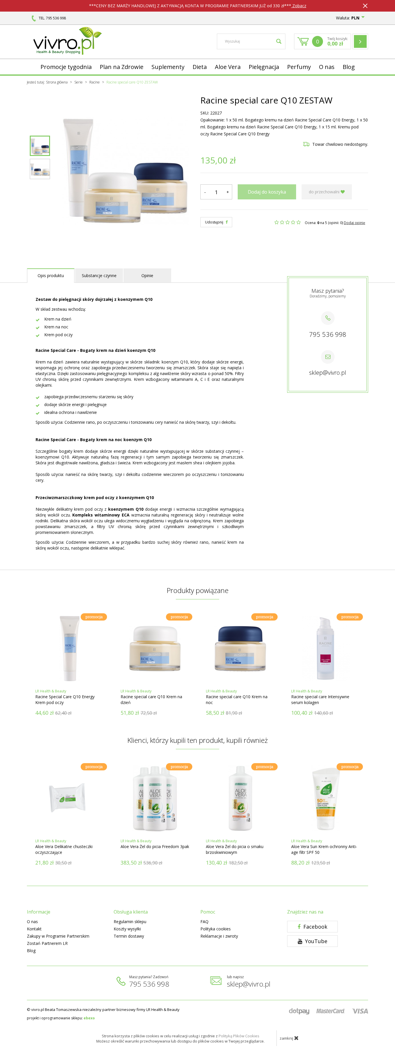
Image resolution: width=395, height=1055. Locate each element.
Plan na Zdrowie (121, 67)
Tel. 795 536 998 (52, 18)
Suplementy (168, 67)
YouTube (315, 941)
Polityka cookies (215, 929)
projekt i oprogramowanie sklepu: (61, 1018)
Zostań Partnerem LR (47, 943)
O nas (327, 67)
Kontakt (34, 929)
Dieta (200, 67)
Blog (349, 67)
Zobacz (298, 5)
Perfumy (299, 67)
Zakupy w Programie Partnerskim (58, 936)
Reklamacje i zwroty (219, 936)
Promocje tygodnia (66, 67)
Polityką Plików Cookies (239, 1035)
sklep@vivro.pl (327, 372)
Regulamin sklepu (130, 921)
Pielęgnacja (264, 67)
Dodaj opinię (354, 222)
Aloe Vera (228, 67)
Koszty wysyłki (127, 929)
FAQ (204, 921)
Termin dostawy (129, 936)
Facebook (314, 926)
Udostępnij (214, 222)
